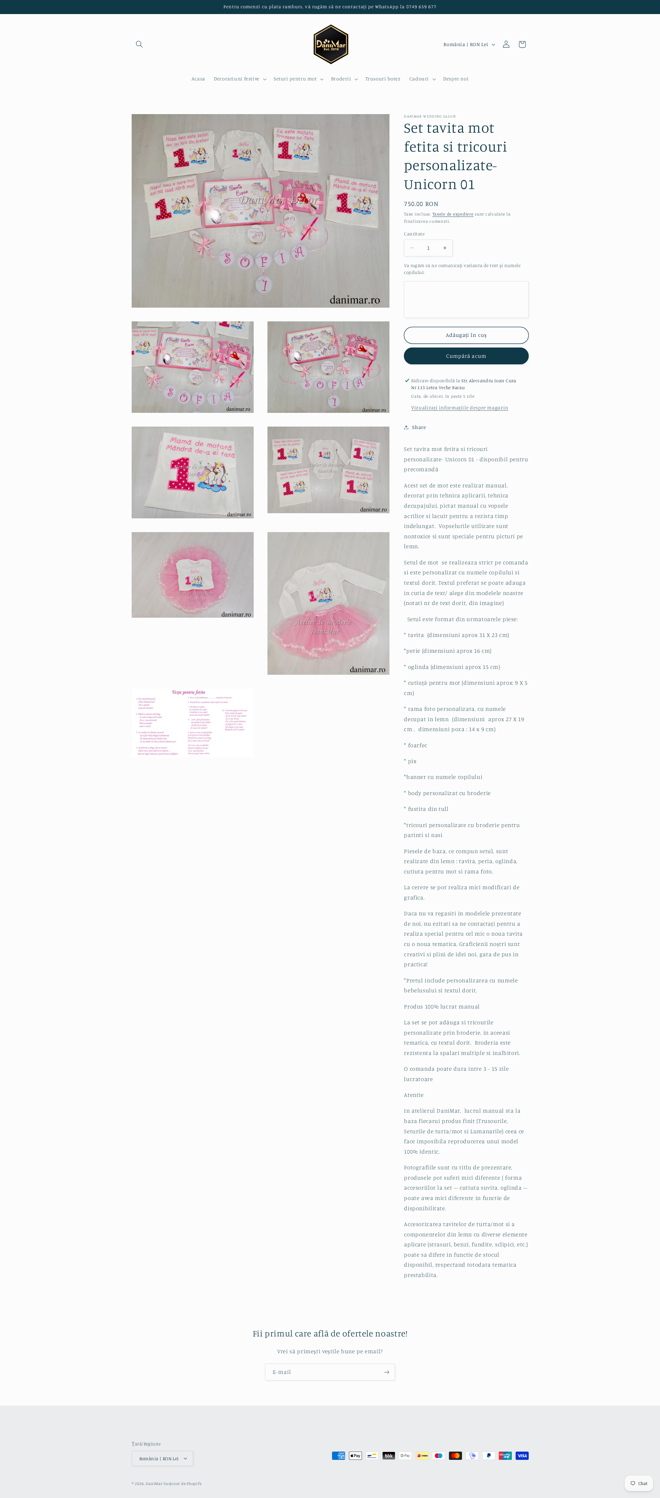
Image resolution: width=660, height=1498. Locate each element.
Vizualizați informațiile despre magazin (459, 407)
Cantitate (414, 233)
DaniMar (155, 1483)
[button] (139, 44)
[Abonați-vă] (387, 1372)
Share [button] (419, 427)
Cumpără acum (466, 356)
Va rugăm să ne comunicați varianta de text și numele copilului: (462, 269)
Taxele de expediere (453, 214)
